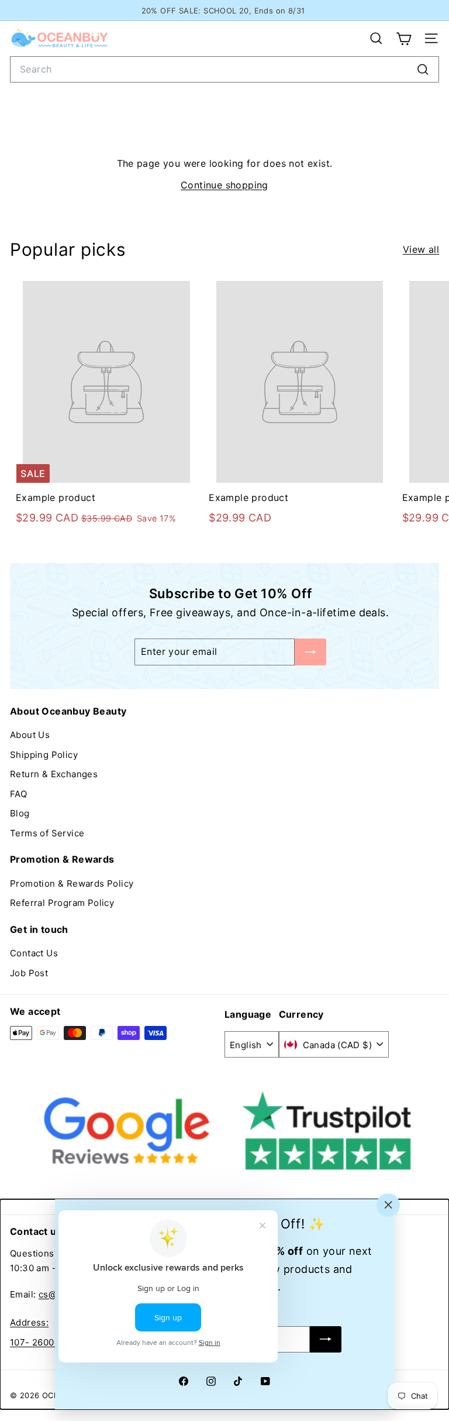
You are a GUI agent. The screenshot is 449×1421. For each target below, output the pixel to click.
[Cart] (403, 38)
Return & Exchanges (54, 774)
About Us (30, 734)
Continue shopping (224, 185)
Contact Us (34, 953)
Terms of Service (47, 833)
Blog (20, 813)
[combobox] (224, 69)
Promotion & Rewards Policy (71, 883)
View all (421, 249)
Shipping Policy (44, 754)
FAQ (18, 793)
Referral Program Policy (62, 902)
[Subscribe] (325, 1339)
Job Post (29, 973)
